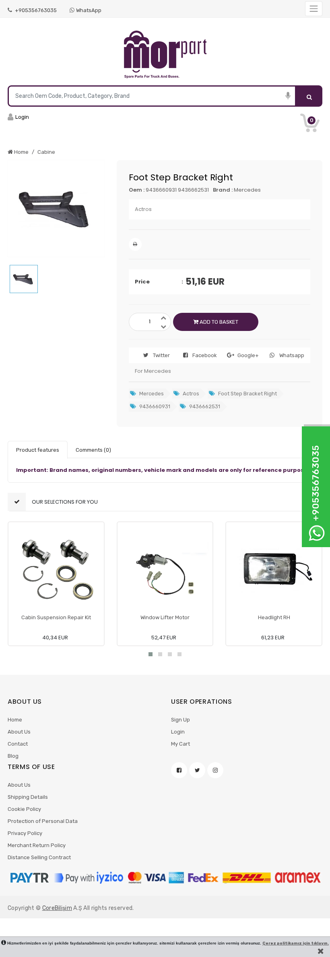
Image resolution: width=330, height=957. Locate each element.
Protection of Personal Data (43, 821)
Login (178, 732)
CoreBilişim (57, 908)
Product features (37, 450)
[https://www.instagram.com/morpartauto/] (215, 770)
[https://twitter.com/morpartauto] (197, 770)
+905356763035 (35, 10)
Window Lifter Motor (165, 617)
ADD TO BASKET (218, 322)
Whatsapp (291, 355)
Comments (93, 450)
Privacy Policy (25, 833)
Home (15, 720)
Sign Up (180, 720)
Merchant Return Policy (37, 845)
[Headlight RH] (274, 570)
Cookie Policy (24, 809)
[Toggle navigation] (313, 8)
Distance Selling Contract (39, 857)
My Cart (180, 744)
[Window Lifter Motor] (165, 570)
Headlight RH (274, 617)
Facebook (204, 355)
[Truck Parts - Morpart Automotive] (165, 55)
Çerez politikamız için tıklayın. (295, 943)
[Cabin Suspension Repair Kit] (56, 570)
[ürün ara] (309, 96)
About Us (19, 732)
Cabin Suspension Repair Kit (56, 617)
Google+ (248, 355)
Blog (13, 756)
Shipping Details (28, 797)
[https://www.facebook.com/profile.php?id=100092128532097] (179, 770)
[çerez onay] (321, 951)
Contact (18, 744)
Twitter (161, 355)
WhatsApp (88, 10)
